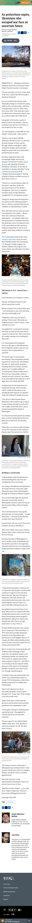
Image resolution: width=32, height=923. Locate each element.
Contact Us (7, 895)
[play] (3, 921)
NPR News (10, 802)
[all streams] (29, 921)
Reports (6, 899)
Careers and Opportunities (11, 888)
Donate (26, 3)
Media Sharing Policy (9, 891)
